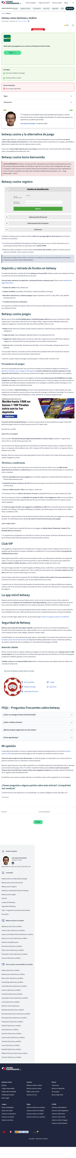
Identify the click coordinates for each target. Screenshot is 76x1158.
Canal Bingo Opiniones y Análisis (12, 982)
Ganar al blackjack (8, 1107)
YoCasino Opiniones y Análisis (11, 1057)
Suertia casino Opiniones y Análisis (13, 1037)
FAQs (62, 8)
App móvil (46, 8)
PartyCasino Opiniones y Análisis (12, 1022)
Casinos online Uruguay (59, 1120)
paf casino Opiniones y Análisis (12, 946)
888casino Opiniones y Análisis (12, 926)
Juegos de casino (25, 8)
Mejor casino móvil (33, 1092)
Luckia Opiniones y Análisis (11, 1002)
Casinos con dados (8, 1117)
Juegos (52, 682)
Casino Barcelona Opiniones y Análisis (14, 986)
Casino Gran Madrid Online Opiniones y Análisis (17, 934)
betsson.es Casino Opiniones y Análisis (14, 938)
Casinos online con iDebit (35, 1114)
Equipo (4, 1085)
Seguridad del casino (31, 691)
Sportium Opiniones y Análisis (12, 1033)
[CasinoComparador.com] (11, 2)
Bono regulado (29, 682)
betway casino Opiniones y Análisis (13, 974)
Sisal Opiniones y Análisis (10, 1030)
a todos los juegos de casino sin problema (55, 617)
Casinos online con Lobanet (36, 1117)
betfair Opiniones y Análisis (11, 970)
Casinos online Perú (58, 1114)
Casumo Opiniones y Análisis (11, 958)
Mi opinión (70, 8)
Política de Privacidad (9, 1092)
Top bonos (55, 1085)
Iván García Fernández (27, 123)
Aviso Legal (5, 1098)
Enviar (38, 822)
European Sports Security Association (14, 640)
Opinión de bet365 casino (10, 942)
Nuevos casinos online (34, 1088)
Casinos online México (59, 1107)
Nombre (4, 812)
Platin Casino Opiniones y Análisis (13, 950)
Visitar (11, 53)
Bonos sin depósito (58, 1088)
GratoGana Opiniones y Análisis (12, 994)
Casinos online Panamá (59, 1123)
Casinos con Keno (7, 1120)
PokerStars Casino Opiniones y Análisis (15, 954)
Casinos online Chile (58, 1117)
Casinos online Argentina (60, 1111)
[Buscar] (73, 3)
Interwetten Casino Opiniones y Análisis (15, 998)
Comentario (6, 797)
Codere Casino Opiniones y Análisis (13, 930)
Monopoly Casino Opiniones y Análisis (14, 1018)
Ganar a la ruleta (7, 1111)
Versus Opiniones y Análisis (11, 1045)
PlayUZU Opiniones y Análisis (11, 1026)
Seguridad (55, 8)
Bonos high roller (57, 1095)
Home (3, 13)
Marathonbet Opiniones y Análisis (13, 1010)
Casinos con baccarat (9, 1114)
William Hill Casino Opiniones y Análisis (15, 1053)
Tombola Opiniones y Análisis (11, 1041)
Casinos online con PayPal (35, 1111)
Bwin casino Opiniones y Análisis (12, 978)
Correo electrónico (45, 812)
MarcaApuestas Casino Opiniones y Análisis (16, 1014)
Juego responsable (8, 1088)
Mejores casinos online (34, 1085)
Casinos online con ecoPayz (36, 1107)
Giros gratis (55, 1092)
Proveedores (37, 8)
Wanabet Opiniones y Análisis (11, 1049)
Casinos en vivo (32, 1095)
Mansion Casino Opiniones (10, 1006)
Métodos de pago (30, 687)
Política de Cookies (8, 1095)
